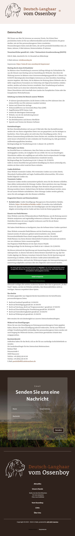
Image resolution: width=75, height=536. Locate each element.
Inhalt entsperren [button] (37, 276)
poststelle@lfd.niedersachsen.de (24, 361)
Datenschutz (33, 530)
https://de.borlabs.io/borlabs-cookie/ (28, 204)
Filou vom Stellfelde (38, 497)
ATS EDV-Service (52, 522)
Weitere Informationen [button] (37, 281)
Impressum (42, 530)
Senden (58, 430)
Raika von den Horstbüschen (38, 493)
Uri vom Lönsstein (38, 495)
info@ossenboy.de (25, 60)
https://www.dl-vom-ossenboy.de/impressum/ (33, 64)
